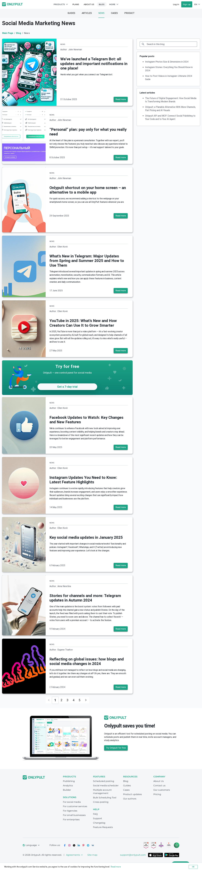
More (112, 4)
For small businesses (74, 815)
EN (195, 4)
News (101, 13)
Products (59, 4)
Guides (71, 13)
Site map (92, 855)
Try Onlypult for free (116, 748)
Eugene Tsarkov (65, 649)
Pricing (157, 794)
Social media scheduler (105, 785)
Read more (120, 99)
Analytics (68, 785)
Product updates (132, 794)
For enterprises (71, 819)
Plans (75, 4)
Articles (87, 13)
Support (97, 818)
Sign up (187, 4)
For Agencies (70, 810)
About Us (89, 4)
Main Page (7, 33)
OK (193, 867)
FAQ (95, 814)
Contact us (159, 785)
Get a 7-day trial (67, 386)
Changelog (99, 823)
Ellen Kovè (62, 246)
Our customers (161, 790)
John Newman (75, 49)
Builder (67, 790)
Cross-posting (100, 802)
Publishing (69, 781)
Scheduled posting (103, 781)
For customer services (75, 806)
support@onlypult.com (133, 855)
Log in (176, 4)
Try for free (67, 366)
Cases (114, 13)
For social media (72, 802)
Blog (102, 4)
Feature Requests (103, 827)
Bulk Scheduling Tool (104, 797)
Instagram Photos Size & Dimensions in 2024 (166, 61)
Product (129, 13)
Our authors (129, 798)
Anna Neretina (64, 586)
